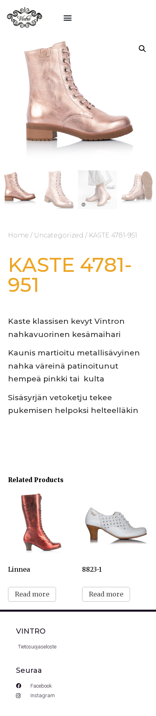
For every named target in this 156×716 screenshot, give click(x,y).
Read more (32, 594)
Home (18, 235)
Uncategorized (59, 235)
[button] (67, 17)
